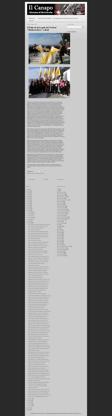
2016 (28, 205)
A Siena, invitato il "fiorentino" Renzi (35, 249)
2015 (28, 207)
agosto (29, 219)
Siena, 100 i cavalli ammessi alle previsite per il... (38, 286)
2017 (28, 203)
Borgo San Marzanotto (61, 196)
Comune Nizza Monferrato (62, 210)
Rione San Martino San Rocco (63, 246)
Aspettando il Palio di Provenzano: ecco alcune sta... (39, 268)
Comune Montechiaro (61, 209)
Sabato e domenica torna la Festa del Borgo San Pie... (39, 297)
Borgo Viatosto (60, 204)
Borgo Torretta (60, 203)
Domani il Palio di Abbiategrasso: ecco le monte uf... (38, 345)
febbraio (30, 404)
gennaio (30, 405)
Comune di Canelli (60, 215)
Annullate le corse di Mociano (34, 380)
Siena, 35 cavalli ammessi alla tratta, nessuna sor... (38, 235)
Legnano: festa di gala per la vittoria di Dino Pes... (38, 266)
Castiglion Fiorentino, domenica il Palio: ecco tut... (38, 323)
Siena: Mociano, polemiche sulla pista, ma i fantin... (38, 353)
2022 (28, 194)
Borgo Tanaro (60, 201)
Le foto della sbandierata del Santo (35, 275)
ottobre (30, 215)
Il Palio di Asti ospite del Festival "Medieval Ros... (38, 304)
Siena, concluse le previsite (33, 265)
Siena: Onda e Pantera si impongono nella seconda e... (39, 224)
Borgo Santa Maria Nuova (62, 199)
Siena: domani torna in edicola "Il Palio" (36, 357)
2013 (28, 210)
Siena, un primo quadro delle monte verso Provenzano (39, 330)
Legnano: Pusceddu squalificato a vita (36, 277)
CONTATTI (31, 20)
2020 (28, 198)
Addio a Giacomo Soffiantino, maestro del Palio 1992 (39, 378)
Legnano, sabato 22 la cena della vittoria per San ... (38, 284)
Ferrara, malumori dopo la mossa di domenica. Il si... (39, 391)
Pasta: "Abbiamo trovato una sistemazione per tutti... (39, 256)
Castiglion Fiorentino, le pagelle (34, 291)
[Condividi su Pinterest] (41, 171)
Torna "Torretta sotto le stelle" (34, 238)
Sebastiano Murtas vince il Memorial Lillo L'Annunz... (39, 314)
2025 (28, 189)
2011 (28, 409)
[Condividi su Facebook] (40, 171)
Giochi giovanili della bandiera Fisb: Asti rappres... (38, 236)
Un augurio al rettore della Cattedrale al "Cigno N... (38, 298)
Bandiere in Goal (60, 192)
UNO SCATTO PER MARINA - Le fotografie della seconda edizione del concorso (58, 18)
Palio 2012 (59, 232)
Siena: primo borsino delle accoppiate (36, 227)
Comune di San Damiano (62, 218)
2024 (28, 191)
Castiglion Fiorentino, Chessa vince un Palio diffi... (38, 309)
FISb (58, 224)
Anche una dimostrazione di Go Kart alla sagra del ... (39, 302)
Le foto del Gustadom (32, 387)
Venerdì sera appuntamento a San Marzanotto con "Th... (39, 295)
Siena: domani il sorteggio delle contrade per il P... (38, 396)
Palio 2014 (59, 235)
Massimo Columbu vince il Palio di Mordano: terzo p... (39, 375)
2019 (28, 200)
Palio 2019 (59, 243)
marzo (29, 402)
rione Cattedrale (60, 252)
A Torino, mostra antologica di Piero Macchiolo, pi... (38, 318)
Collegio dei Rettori (61, 206)
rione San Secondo (61, 255)
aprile (29, 400)
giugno (29, 222)
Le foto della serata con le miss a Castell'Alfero (37, 252)
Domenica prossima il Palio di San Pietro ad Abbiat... (39, 369)
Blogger (79, 413)
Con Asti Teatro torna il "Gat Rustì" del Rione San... (38, 242)
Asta (58, 189)
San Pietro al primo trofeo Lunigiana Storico (37, 290)
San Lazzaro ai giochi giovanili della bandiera (37, 270)
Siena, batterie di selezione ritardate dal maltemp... (38, 233)
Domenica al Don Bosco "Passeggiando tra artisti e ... (39, 355)
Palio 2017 (59, 240)
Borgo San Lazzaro (61, 195)
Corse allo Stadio (60, 223)
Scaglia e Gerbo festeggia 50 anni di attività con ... (38, 282)
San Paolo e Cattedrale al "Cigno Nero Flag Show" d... (39, 382)
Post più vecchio (60, 179)
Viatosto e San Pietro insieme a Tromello (36, 362)
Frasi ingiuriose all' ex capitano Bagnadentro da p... (38, 359)
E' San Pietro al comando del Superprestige (37, 293)
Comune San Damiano (61, 212)
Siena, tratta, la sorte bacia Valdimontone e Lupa (38, 231)
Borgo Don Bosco (60, 193)
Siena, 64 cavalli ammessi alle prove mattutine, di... (38, 250)
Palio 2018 (59, 241)
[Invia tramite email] (36, 171)
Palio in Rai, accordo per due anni (35, 254)
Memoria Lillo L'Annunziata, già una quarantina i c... (38, 321)
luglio (29, 221)
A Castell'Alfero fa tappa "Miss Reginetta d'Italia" (38, 288)
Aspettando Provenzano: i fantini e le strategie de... (38, 259)
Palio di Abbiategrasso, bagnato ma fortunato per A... (39, 339)
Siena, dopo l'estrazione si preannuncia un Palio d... (38, 366)
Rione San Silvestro (40, 173)
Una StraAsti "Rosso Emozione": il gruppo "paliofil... (38, 392)
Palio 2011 (59, 230)
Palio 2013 (33, 173)
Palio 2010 (59, 229)
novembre (30, 213)
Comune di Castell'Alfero (62, 216)
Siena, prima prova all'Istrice (34, 229)
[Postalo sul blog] (38, 171)
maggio (30, 398)
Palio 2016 (59, 238)
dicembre (30, 212)
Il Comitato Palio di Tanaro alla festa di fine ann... (38, 334)
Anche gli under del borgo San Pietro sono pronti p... (39, 245)
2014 (28, 208)
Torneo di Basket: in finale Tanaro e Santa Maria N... (39, 348)
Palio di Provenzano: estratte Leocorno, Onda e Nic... (39, 389)
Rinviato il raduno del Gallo (33, 350)
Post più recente (31, 179)
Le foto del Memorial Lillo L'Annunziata (36, 307)
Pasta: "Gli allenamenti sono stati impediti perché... (38, 332)
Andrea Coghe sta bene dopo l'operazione (37, 368)
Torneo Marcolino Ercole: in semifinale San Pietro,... (38, 371)
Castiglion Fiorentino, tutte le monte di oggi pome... (38, 313)
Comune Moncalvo (61, 207)
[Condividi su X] (39, 171)
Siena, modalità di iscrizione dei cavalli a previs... (38, 320)
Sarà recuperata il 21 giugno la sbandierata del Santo (39, 325)
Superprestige (60, 250)
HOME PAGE (32, 18)
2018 (28, 201)
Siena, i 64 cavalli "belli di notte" (34, 240)
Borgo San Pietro (60, 198)
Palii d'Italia (59, 226)
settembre (30, 217)
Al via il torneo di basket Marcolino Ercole (36, 376)
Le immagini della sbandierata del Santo (36, 263)
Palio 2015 (59, 237)
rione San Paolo (60, 254)
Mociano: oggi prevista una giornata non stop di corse (39, 394)
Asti (57, 190)
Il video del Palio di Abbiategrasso (35, 337)
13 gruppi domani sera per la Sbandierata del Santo (38, 281)
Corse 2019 (59, 221)
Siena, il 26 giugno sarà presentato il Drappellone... (38, 300)
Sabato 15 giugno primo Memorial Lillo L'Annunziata (39, 352)
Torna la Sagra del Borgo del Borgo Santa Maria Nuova (39, 311)
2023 (28, 192)
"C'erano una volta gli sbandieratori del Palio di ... (38, 343)
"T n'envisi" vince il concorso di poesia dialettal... (38, 385)
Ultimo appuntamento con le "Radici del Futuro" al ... (39, 329)
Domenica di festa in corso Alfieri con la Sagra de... (38, 274)
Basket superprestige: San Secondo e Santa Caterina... (39, 361)
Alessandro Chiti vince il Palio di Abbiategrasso (37, 341)
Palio (58, 227)
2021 (28, 196)
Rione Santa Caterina (61, 249)
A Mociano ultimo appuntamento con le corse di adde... (39, 346)
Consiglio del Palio (60, 220)
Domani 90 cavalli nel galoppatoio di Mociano (37, 384)
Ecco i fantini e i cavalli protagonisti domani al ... (38, 316)
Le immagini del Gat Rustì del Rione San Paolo (37, 226)
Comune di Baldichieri (61, 213)
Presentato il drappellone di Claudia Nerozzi (37, 247)
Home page (46, 179)
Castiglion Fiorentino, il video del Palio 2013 (37, 305)
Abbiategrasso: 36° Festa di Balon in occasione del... (39, 279)
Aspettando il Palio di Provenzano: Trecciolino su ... (38, 272)
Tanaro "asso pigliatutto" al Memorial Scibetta (37, 243)
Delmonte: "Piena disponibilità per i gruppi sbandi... (38, 258)
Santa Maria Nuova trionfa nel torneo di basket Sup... (39, 327)
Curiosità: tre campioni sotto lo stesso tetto (37, 364)
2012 (28, 408)
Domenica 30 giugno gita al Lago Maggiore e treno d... (39, 373)
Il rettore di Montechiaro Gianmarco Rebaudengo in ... (39, 336)
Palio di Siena (60, 244)
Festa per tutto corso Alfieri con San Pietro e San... (38, 261)
